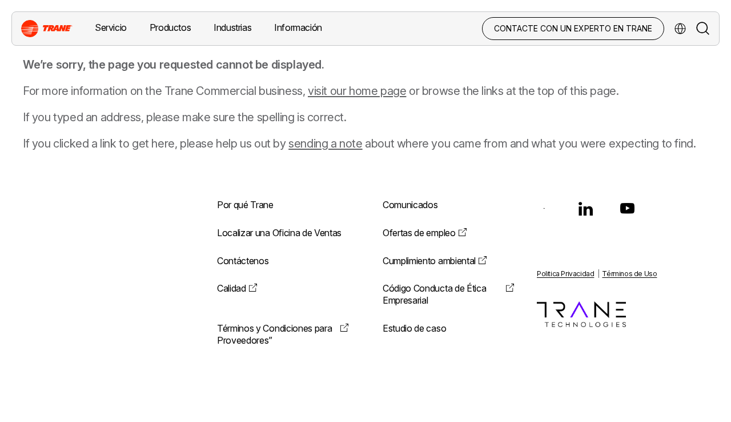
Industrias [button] (232, 27)
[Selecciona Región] (680, 28)
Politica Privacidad (565, 273)
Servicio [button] (111, 27)
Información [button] (298, 27)
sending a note (325, 143)
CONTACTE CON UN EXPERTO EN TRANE (573, 28)
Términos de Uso (629, 273)
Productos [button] (170, 27)
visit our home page (357, 91)
